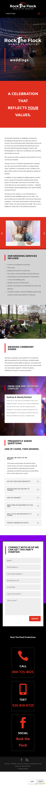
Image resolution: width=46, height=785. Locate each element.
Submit (34, 618)
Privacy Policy (23, 768)
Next (39, 420)
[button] (36, 781)
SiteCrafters (26, 766)
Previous (36, 420)
